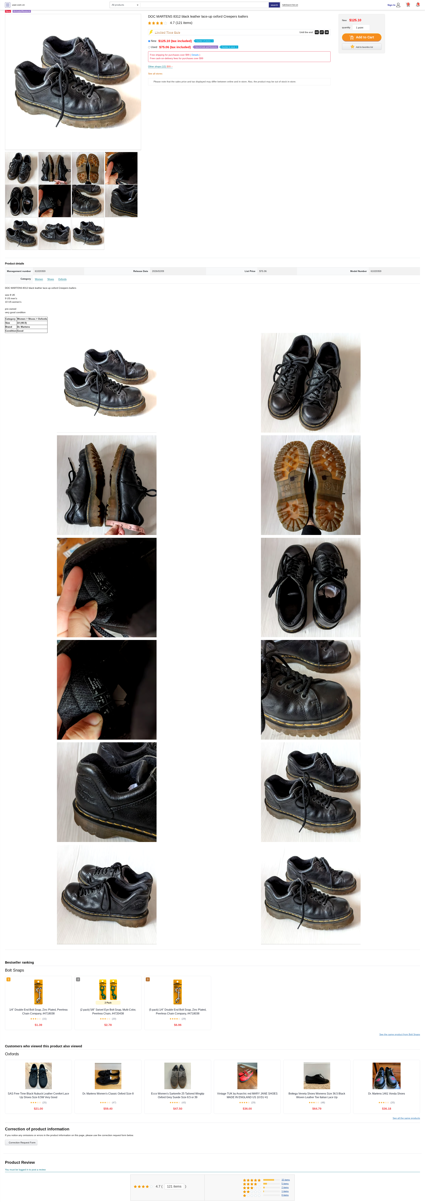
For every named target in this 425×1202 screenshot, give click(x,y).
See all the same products (406, 1118)
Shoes (50, 279)
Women (39, 279)
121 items (174, 1186)
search (274, 5)
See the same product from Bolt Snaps (399, 1034)
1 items (285, 1191)
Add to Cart (364, 37)
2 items (285, 1187)
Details (195, 54)
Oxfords (62, 279)
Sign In (391, 5)
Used (194, 47)
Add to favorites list (364, 47)
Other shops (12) (160, 66)
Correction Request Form (22, 1142)
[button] (418, 4)
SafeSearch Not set (290, 5)
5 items (285, 1183)
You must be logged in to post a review (25, 1169)
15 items (286, 1180)
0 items (285, 1195)
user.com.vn (18, 4)
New (182, 41)
